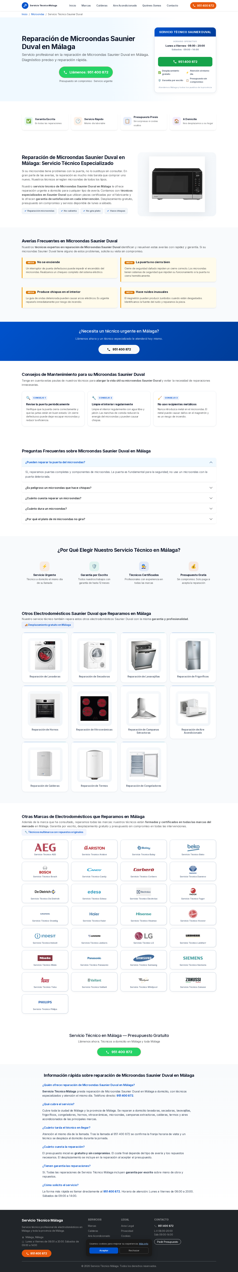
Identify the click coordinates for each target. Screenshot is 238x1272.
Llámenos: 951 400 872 (88, 72)
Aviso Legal (127, 1225)
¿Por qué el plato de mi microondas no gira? (55, 519)
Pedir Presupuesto (167, 1241)
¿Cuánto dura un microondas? (46, 508)
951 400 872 (205, 5)
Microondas (37, 14)
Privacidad (127, 1230)
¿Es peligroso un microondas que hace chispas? (58, 487)
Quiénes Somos (151, 5)
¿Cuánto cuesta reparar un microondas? (53, 498)
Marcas (86, 5)
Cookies (125, 1235)
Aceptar (103, 1250)
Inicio (72, 5)
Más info (143, 1243)
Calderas (102, 5)
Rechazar (134, 1250)
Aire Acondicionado (125, 5)
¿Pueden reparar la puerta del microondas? (55, 462)
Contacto (172, 5)
